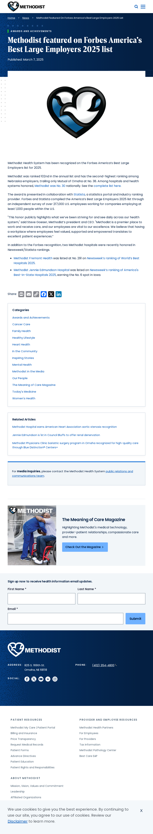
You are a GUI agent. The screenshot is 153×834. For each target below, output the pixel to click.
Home (11, 18)
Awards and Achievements (31, 317)
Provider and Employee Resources (108, 720)
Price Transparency (23, 739)
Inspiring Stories (23, 358)
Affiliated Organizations (26, 797)
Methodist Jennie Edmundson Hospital (41, 270)
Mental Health (22, 365)
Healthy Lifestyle (23, 338)
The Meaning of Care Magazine (34, 385)
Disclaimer (18, 821)
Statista (79, 194)
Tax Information (89, 744)
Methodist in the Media (28, 371)
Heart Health (21, 344)
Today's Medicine (24, 392)
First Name (24, 589)
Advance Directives (23, 756)
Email (20, 609)
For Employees (88, 733)
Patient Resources (26, 720)
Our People (20, 378)
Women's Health (23, 398)
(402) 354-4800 (103, 665)
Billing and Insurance (24, 733)
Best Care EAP (88, 756)
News (25, 18)
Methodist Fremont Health (33, 258)
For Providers (87, 739)
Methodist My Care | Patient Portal (33, 727)
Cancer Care (21, 324)
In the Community (24, 351)
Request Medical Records (27, 744)
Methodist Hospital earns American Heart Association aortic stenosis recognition (64, 427)
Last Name (94, 589)
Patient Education (22, 761)
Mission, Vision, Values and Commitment (37, 786)
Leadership (18, 791)
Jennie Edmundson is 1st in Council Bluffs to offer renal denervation (56, 435)
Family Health (21, 331)
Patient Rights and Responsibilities (32, 767)
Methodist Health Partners (96, 727)
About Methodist (25, 778)
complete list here (107, 186)
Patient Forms (20, 750)
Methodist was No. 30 (50, 186)
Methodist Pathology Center (97, 750)
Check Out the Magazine (83, 547)
